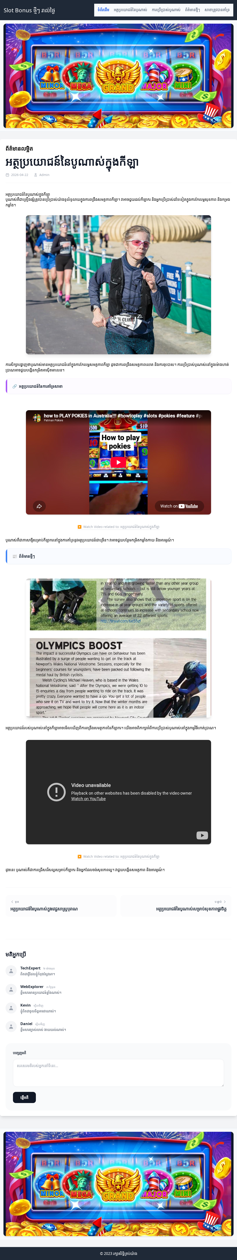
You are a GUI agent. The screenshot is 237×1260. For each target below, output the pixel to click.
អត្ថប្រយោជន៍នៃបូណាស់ (130, 10)
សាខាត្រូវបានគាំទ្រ (217, 10)
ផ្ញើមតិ (24, 1097)
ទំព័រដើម (103, 10)
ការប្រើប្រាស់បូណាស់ (166, 10)
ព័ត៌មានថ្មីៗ (192, 10)
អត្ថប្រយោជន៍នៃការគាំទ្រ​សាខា (37, 386)
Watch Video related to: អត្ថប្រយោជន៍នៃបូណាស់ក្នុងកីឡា (118, 526)
